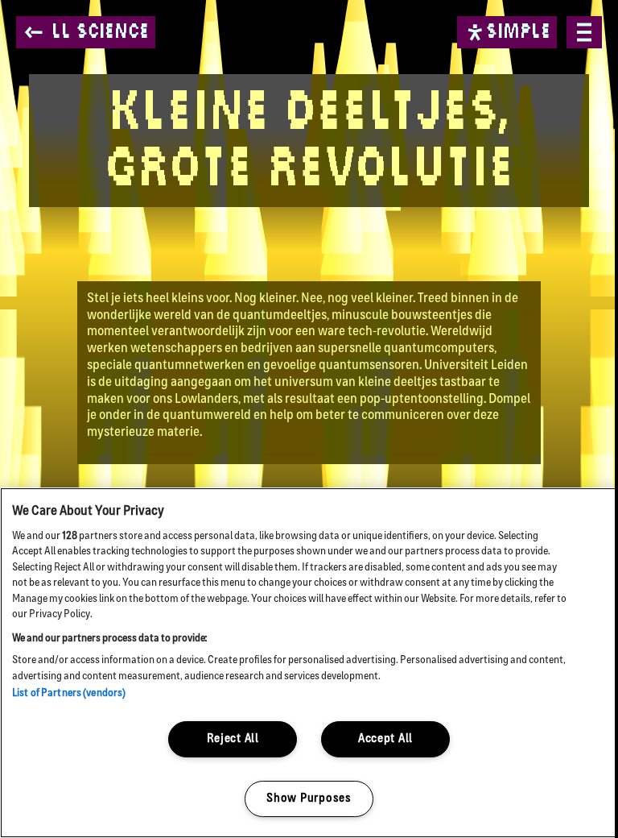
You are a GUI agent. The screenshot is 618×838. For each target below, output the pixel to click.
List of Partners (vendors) (69, 693)
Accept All (385, 739)
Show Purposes (308, 799)
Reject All (233, 739)
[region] (309, 662)
